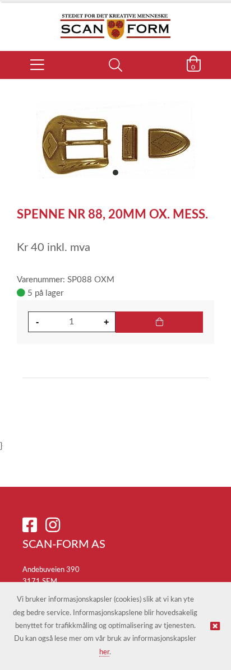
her (104, 652)
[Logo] (115, 21)
